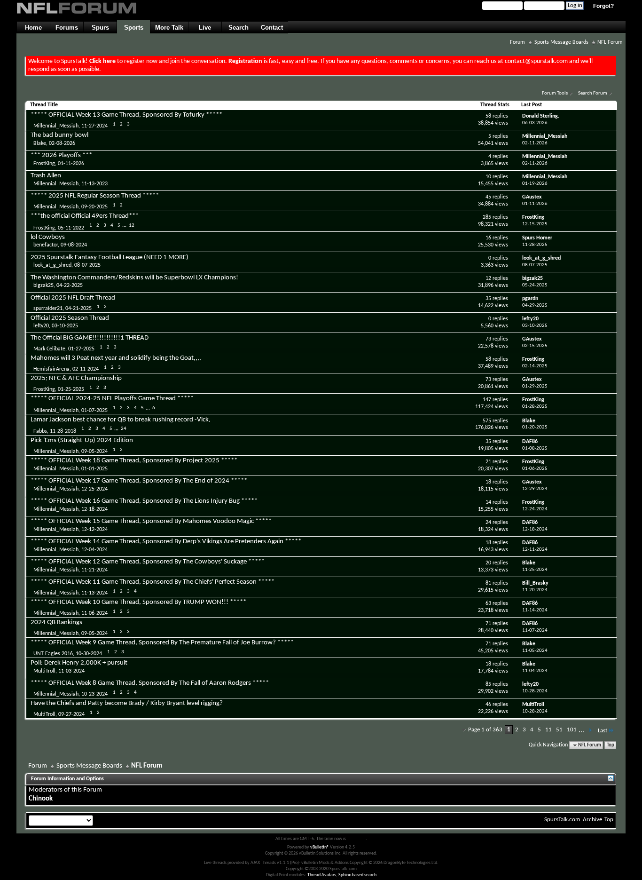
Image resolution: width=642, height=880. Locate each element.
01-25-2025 (71, 389)
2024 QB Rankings (56, 622)
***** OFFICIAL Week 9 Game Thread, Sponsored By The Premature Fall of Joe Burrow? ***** (162, 642)
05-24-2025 (535, 285)
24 (123, 428)
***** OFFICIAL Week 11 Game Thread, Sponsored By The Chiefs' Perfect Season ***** (152, 582)
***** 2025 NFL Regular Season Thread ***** (95, 195)
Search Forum (592, 93)
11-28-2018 (63, 431)
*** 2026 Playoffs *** (61, 155)
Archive (592, 820)
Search (238, 27)
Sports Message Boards (561, 42)
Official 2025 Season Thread (70, 318)
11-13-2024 (94, 593)
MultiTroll (44, 671)
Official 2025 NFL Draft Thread (73, 297)
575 (487, 421)
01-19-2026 (535, 183)
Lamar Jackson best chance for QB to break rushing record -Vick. (121, 419)
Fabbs (40, 431)
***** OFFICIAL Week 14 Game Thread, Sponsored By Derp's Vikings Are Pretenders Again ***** (166, 541)
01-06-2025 (535, 468)
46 (488, 704)
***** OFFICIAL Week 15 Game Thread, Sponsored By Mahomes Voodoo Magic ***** (151, 521)
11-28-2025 (535, 244)
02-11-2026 (535, 143)
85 (488, 684)
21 (488, 462)
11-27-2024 (94, 126)
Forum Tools (555, 93)
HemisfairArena (51, 369)
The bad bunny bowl (59, 135)
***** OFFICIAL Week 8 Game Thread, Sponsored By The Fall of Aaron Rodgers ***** (150, 683)
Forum (517, 42)
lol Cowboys (48, 237)
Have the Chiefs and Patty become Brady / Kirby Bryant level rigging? (127, 703)
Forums (66, 27)
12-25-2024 (94, 489)
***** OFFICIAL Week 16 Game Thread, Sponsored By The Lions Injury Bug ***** (144, 501)
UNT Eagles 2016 (53, 654)
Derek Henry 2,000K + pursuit (85, 662)
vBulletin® (319, 847)
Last (602, 731)
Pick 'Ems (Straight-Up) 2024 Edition (82, 440)
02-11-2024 (85, 369)
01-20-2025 (535, 427)
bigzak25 (43, 285)
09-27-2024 (71, 714)
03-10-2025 (65, 326)
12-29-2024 (535, 489)
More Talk (169, 27)
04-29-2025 (535, 305)
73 (488, 339)
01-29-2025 (535, 386)
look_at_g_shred (52, 265)
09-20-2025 (94, 207)
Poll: (37, 662)
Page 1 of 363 (485, 730)
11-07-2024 (535, 630)
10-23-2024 (94, 694)
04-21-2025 (78, 308)
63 (488, 603)
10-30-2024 (89, 654)
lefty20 (41, 326)
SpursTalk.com (562, 820)
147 (487, 400)
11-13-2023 (94, 184)
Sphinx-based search (357, 875)
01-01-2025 (94, 469)
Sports (133, 27)
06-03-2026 (535, 123)
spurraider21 (48, 308)
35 (488, 298)
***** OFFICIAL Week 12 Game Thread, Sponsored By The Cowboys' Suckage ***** (148, 561)
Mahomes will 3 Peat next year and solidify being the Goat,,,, (116, 358)
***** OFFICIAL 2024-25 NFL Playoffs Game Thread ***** (112, 398)
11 (548, 730)
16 (488, 238)
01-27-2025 (81, 349)
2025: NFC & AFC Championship (76, 378)
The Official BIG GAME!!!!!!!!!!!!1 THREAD (90, 337)
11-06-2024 (94, 613)
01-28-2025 (535, 406)
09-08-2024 (74, 245)
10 (488, 177)
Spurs (100, 27)
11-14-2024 (535, 610)
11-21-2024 (94, 570)
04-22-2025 (69, 285)
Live (205, 27)
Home (33, 27)
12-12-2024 (94, 529)
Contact (272, 27)
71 (488, 623)
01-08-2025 (535, 448)
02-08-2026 (62, 143)
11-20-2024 (535, 590)
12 (131, 225)
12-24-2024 (535, 509)
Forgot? (603, 6)
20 (488, 563)
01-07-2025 (94, 410)
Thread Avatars (321, 875)
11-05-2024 (535, 650)
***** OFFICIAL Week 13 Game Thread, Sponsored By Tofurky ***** (126, 115)
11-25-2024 (535, 569)
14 (488, 502)
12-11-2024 (535, 549)
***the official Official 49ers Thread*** (85, 216)
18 (488, 482)
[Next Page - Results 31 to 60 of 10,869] (590, 731)
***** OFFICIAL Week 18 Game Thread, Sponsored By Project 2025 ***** (134, 460)
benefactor (45, 245)
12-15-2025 (535, 224)
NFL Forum (610, 42)
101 (572, 730)
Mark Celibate (49, 349)
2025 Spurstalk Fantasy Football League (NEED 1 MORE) (109, 257)
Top (610, 745)
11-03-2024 (71, 671)
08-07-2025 (87, 265)
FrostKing (44, 163)
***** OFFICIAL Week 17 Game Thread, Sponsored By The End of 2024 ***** (139, 480)
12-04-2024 (94, 550)
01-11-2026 (71, 163)
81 (488, 583)
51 (559, 730)
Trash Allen (46, 175)
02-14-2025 (535, 366)
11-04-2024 (535, 671)
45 (488, 197)
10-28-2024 (535, 691)
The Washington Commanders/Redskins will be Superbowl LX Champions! (134, 277)
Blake (39, 143)
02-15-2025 (535, 346)
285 (487, 217)
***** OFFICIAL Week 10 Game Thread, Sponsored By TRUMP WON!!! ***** (138, 602)
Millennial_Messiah (55, 126)
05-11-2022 (71, 227)
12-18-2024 (94, 509)
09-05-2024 (94, 451)
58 (488, 116)
